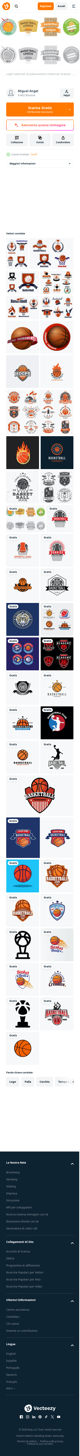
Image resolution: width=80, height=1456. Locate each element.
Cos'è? (33, 154)
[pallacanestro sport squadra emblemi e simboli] (22, 363)
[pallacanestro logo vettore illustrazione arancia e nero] (22, 838)
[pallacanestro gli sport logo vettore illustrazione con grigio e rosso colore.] (19, 766)
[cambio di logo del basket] (39, 1255)
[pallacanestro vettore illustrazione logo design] (22, 1335)
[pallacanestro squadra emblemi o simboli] (28, 284)
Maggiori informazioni (23, 161)
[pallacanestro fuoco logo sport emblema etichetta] (22, 602)
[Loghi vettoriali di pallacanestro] (25, 737)
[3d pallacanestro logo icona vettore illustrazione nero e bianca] (22, 1044)
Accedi (61, 6)
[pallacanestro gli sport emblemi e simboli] (22, 313)
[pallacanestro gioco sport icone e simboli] (22, 388)
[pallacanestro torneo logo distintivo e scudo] (22, 1217)
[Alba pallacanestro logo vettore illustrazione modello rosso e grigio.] (22, 803)
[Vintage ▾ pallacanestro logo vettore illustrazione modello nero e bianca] (22, 872)
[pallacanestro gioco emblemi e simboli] (22, 338)
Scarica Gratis (40, 109)
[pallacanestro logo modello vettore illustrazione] (22, 941)
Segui (66, 95)
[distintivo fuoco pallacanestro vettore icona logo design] (22, 521)
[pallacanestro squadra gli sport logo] (22, 906)
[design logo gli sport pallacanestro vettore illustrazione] (22, 1439)
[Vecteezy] (6, 6)
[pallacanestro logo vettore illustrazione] (22, 1148)
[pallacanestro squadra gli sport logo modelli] (22, 1010)
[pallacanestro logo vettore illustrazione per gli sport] (51, 769)
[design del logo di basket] (39, 1297)
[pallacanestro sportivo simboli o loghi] (17, 251)
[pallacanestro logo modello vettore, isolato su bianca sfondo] (22, 636)
